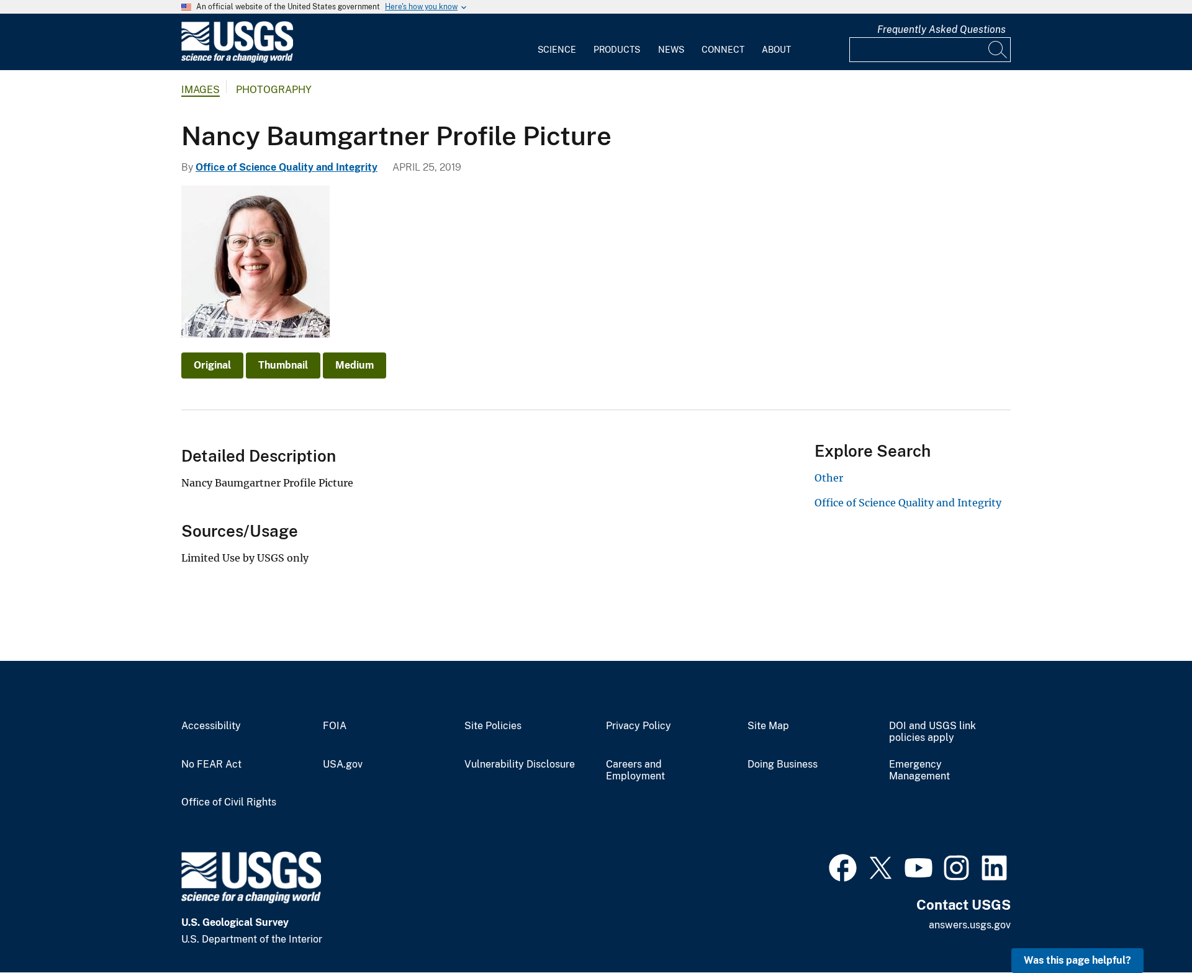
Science (557, 50)
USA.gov (343, 764)
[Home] (237, 60)
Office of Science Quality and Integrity (286, 167)
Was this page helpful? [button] (1077, 960)
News (671, 50)
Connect (723, 50)
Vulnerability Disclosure (519, 764)
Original (212, 365)
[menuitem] (557, 42)
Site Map (768, 726)
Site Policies (493, 726)
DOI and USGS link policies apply (932, 731)
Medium (354, 365)
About (776, 50)
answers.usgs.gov (970, 925)
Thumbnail (283, 365)
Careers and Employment (635, 770)
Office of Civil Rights (228, 802)
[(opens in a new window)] (842, 866)
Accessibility (211, 726)
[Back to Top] (1147, 928)
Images (200, 90)
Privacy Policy (638, 726)
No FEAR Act (211, 764)
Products (617, 50)
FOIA (334, 726)
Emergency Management (919, 770)
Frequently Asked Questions (941, 29)
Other (829, 478)
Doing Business (782, 764)
